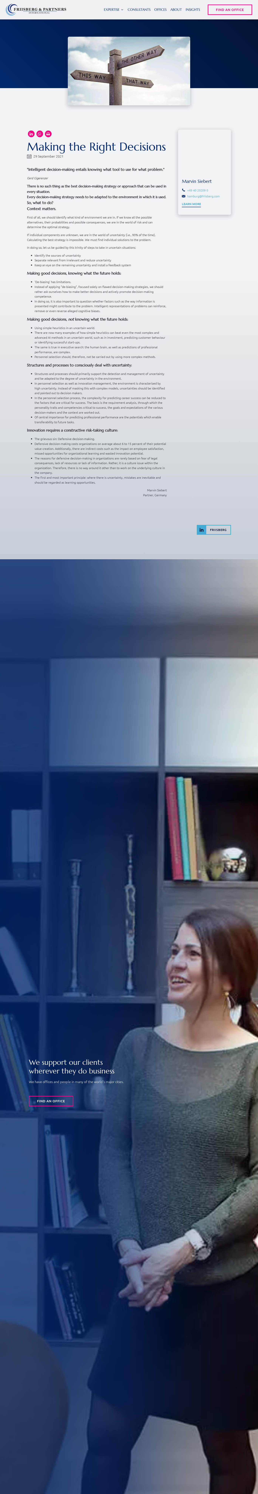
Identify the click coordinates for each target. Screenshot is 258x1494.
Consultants (139, 9)
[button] (31, 134)
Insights (193, 9)
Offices (160, 9)
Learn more (191, 204)
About (176, 9)
